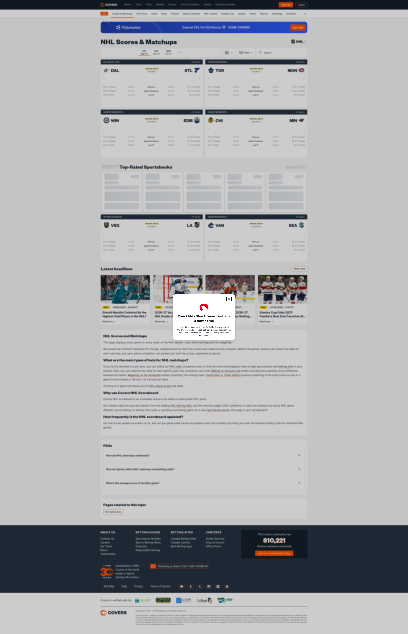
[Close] (229, 299)
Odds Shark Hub (199, 333)
